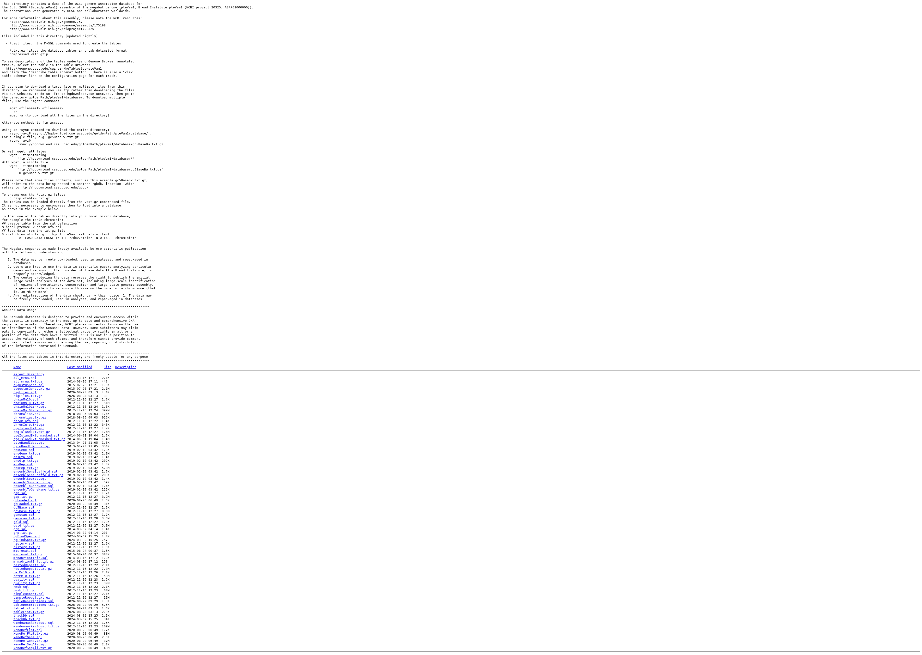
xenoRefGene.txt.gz (30, 641)
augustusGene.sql (28, 385)
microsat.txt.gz (27, 554)
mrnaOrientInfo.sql (30, 558)
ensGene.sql (24, 450)
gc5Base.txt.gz (26, 511)
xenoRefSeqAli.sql (29, 644)
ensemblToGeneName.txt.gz (36, 489)
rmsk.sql (21, 586)
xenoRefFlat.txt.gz (30, 633)
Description (125, 367)
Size (107, 367)
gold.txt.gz (24, 525)
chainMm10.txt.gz (28, 403)
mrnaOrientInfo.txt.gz (33, 561)
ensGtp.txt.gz (25, 460)
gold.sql (21, 522)
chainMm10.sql (25, 399)
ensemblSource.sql (29, 478)
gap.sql (20, 493)
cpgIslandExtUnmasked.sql (36, 435)
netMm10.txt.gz (26, 576)
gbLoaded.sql (24, 500)
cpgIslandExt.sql (28, 428)
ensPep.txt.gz (25, 468)
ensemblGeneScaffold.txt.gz (38, 475)
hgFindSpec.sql (26, 536)
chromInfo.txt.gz (28, 424)
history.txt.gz (26, 547)
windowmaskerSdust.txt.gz (36, 626)
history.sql (24, 543)
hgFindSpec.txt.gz (29, 540)
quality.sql (24, 579)
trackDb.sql (24, 615)
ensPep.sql (23, 464)
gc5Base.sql (24, 507)
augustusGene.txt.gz (31, 388)
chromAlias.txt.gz (29, 417)
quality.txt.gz (26, 583)
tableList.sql (25, 608)
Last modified (79, 367)
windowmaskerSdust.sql (33, 623)
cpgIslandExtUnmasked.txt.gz (39, 439)
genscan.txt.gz (26, 518)
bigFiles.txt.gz (27, 396)
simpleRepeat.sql (28, 594)
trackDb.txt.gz (26, 619)
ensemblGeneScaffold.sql (35, 471)
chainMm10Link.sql (29, 406)
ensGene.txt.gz (26, 453)
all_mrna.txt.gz (27, 381)
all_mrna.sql (24, 378)
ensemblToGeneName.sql (33, 486)
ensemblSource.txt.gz (32, 482)
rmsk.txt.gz (24, 590)
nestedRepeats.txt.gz (32, 568)
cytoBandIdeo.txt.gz (31, 446)
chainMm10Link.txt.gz (32, 410)
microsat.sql (24, 550)
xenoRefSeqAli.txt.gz (32, 648)
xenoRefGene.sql (27, 637)
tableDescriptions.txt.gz (36, 604)
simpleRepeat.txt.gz (31, 597)
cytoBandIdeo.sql (28, 442)
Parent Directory (28, 374)
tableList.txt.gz (28, 612)
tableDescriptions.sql (33, 601)
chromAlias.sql (26, 414)
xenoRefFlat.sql (27, 630)
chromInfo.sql (25, 421)
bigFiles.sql (24, 392)
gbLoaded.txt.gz (27, 504)
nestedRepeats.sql (29, 565)
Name (17, 367)
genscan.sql (24, 514)
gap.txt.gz (23, 496)
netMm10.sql (24, 572)
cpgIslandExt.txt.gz (31, 432)
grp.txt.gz (23, 532)
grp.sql (20, 529)
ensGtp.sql (23, 457)
